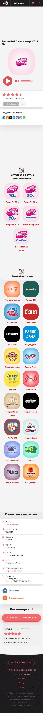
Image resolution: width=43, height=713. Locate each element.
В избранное (13, 104)
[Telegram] (20, 117)
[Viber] (17, 117)
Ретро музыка (12, 524)
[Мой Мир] (14, 117)
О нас (21, 683)
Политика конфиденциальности (21, 670)
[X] (10, 117)
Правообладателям (21, 674)
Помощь (21, 687)
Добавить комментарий (21, 618)
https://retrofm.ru (13, 571)
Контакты (21, 678)
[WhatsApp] (24, 117)
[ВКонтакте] (4, 117)
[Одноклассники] (7, 117)
